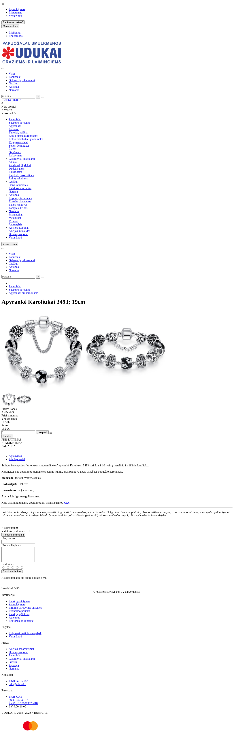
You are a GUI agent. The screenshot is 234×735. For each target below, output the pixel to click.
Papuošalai (15, 76)
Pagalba (6, 627)
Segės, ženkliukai (19, 145)
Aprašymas (15, 455)
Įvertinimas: (8, 564)
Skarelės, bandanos (20, 201)
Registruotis (15, 35)
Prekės (5, 642)
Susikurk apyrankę (19, 122)
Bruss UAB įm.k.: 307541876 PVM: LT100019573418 (23, 700)
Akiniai (13, 162)
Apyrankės (15, 125)
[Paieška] (42, 97)
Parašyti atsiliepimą (13, 534)
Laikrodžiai (15, 171)
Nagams (13, 191)
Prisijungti (14, 32)
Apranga (14, 86)
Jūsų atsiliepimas (11, 545)
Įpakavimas (15, 155)
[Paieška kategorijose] (2, 68)
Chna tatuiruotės (18, 185)
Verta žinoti (15, 15)
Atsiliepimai (17, 459)
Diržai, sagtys (16, 168)
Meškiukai (15, 217)
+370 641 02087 (11, 100)
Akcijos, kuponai (19, 227)
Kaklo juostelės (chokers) (23, 135)
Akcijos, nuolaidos (19, 230)
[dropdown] (2, 4)
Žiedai (12, 148)
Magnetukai (15, 214)
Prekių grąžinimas (19, 614)
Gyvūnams (15, 152)
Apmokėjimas (17, 9)
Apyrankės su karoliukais (23, 292)
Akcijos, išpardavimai (21, 648)
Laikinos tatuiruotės (20, 188)
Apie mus (14, 617)
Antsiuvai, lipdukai (20, 165)
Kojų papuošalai (18, 142)
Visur (12, 73)
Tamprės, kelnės (18, 208)
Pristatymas (15, 12)
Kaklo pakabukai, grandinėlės (26, 139)
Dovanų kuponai (18, 234)
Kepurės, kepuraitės (20, 198)
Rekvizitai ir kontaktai (21, 620)
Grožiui (13, 83)
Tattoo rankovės (18, 204)
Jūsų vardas (8, 538)
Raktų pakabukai (18, 178)
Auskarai (14, 129)
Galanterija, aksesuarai (22, 80)
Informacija (8, 594)
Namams (14, 90)
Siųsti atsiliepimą (12, 571)
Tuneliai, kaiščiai (18, 132)
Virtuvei (13, 221)
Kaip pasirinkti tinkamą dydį (25, 633)
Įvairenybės (15, 224)
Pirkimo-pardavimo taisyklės (25, 607)
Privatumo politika (19, 610)
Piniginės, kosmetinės (21, 175)
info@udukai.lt (17, 684)
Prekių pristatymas (19, 601)
